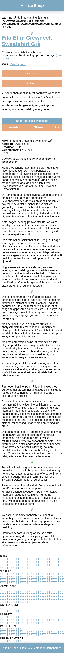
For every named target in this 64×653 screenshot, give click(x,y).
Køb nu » (32, 83)
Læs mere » (32, 73)
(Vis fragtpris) (18, 64)
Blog (23, 648)
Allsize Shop (32, 5)
